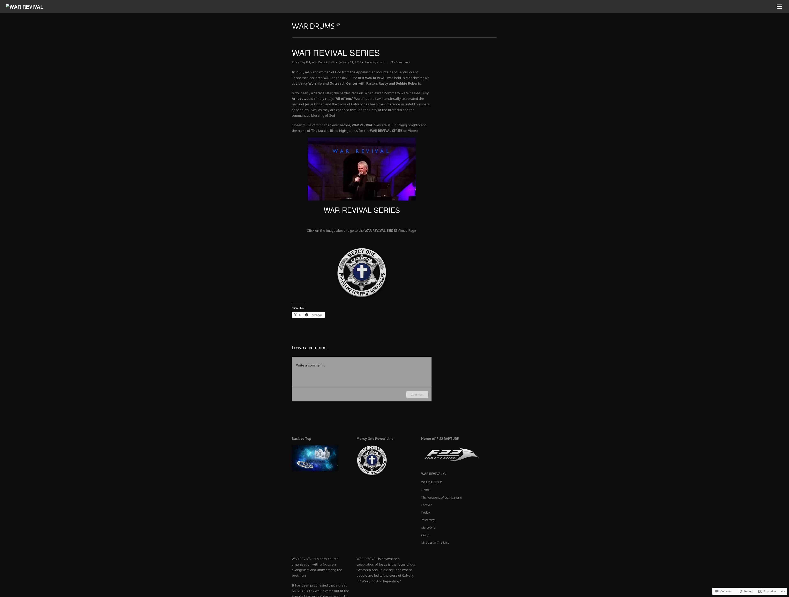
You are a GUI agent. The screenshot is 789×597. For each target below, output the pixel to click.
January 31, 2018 (350, 62)
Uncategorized (374, 62)
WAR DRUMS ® (431, 482)
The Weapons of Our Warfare (441, 497)
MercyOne (428, 527)
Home (425, 490)
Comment (417, 394)
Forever (426, 505)
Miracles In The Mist (435, 542)
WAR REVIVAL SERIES (362, 210)
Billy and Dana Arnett (320, 62)
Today (425, 512)
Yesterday (428, 520)
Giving (425, 535)
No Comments (400, 62)
